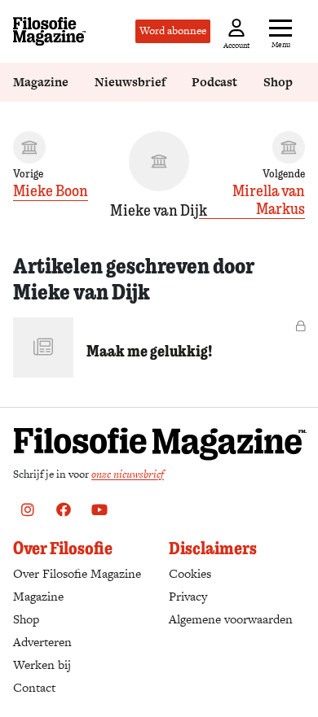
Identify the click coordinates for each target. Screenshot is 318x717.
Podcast (214, 81)
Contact (34, 687)
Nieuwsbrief (130, 81)
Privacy (188, 596)
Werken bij (42, 664)
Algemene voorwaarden (231, 618)
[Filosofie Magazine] (49, 31)
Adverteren (42, 641)
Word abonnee (172, 30)
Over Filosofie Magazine (77, 573)
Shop (278, 81)
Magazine (40, 81)
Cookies (190, 573)
